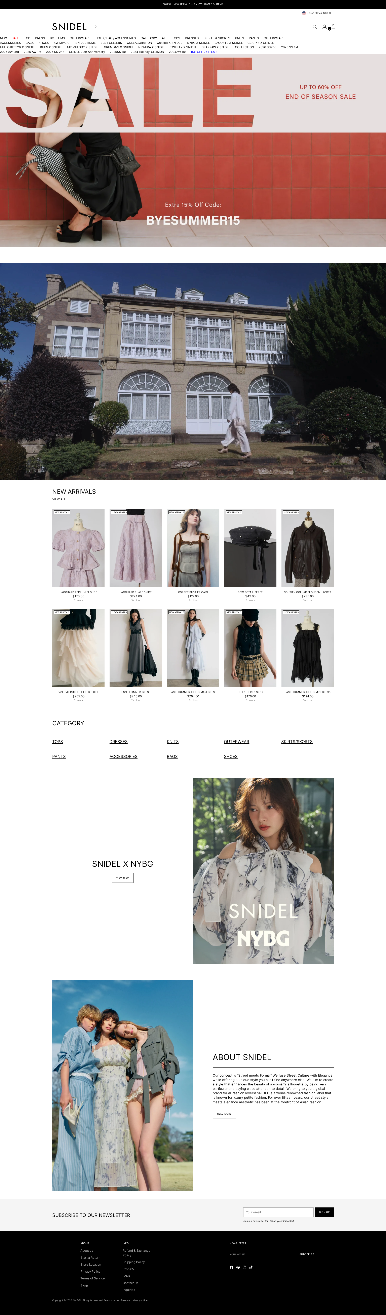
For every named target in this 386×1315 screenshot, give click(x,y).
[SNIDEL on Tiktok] (251, 1268)
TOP (27, 38)
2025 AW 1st (32, 52)
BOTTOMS (57, 38)
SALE (15, 38)
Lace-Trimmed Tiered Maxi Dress (193, 692)
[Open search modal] (315, 27)
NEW (3, 38)
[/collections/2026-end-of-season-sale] (193, 150)
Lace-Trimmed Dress (136, 692)
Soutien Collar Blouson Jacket (307, 592)
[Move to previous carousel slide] (188, 238)
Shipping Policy (134, 1262)
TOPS (176, 38)
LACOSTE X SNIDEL (229, 43)
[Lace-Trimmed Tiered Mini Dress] (307, 648)
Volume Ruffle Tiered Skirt (78, 692)
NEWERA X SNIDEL (151, 47)
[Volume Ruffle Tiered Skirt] (78, 648)
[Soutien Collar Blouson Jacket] (307, 548)
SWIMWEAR (62, 43)
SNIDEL (77, 1300)
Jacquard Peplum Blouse (78, 592)
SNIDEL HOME (85, 43)
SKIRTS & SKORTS (217, 38)
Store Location (90, 1264)
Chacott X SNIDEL (169, 43)
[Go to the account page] (323, 27)
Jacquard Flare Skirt (136, 592)
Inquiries (129, 1290)
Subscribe (307, 1254)
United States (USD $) (319, 13)
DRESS (40, 38)
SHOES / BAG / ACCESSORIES (114, 38)
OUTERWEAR (79, 38)
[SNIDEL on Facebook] (232, 1268)
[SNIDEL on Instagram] (244, 1268)
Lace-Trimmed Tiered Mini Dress (307, 692)
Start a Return (90, 1258)
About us (86, 1250)
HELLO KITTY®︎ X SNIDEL (17, 47)
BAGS (30, 43)
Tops (57, 741)
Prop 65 (128, 1269)
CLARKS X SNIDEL (260, 43)
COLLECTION (244, 47)
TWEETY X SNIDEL (183, 47)
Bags (172, 756)
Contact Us (130, 1283)
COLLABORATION (139, 43)
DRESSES (192, 38)
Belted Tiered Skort (250, 692)
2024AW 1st (177, 52)
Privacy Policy (90, 1271)
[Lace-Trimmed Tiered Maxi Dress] (193, 648)
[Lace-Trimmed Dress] (136, 648)
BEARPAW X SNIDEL (216, 47)
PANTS (254, 38)
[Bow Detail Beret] (250, 548)
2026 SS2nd (267, 47)
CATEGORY (149, 38)
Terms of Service (92, 1278)
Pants (59, 756)
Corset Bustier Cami (193, 592)
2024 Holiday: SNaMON (147, 52)
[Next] (96, 26)
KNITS (239, 38)
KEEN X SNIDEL (51, 47)
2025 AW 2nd (9, 52)
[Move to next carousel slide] (197, 238)
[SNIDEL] (69, 26)
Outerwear (236, 741)
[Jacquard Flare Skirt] (136, 548)
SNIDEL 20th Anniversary (87, 52)
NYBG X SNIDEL (198, 43)
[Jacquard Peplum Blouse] (78, 548)
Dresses (119, 741)
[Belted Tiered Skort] (250, 648)
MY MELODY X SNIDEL (83, 47)
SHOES (44, 43)
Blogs (84, 1285)
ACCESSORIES (10, 43)
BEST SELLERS (111, 43)
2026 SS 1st (289, 47)
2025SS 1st (118, 52)
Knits (173, 741)
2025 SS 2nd (55, 52)
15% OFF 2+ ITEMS (204, 52)
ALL (164, 38)
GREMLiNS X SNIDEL (118, 47)
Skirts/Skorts (297, 741)
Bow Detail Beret (250, 592)
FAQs (126, 1276)
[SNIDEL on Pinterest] (238, 1268)
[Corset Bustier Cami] (193, 548)
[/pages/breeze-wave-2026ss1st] (193, 371)
